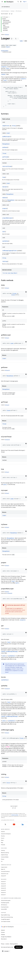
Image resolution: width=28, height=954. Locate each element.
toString (5, 261)
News (2, 840)
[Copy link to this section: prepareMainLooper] (15, 589)
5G (1, 861)
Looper (8, 133)
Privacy (2, 859)
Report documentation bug (7, 917)
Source (2, 838)
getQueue (5, 147)
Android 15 (3, 886)
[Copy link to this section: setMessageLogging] (15, 730)
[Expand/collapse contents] (9, 17)
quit (4, 231)
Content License (14, 814)
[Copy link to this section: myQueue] (8, 524)
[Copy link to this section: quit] (4, 626)
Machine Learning (5, 852)
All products (4, 939)
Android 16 (3, 883)
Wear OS (3, 869)
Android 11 (3, 894)
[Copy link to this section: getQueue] (8, 367)
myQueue (5, 197)
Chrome (3, 932)
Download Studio (4, 907)
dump (4, 125)
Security (3, 836)
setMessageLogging (7, 250)
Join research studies (5, 921)
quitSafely (5, 241)
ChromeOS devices (5, 871)
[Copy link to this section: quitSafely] (8, 686)
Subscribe (18, 947)
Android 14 (3, 888)
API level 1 (7, 34)
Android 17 (3, 881)
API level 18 (7, 688)
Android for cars (4, 873)
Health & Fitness (4, 854)
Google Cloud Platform (6, 936)
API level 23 (7, 370)
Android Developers (5, 11)
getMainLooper (6, 136)
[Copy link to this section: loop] (5, 469)
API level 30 (9, 593)
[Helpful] (10, 14)
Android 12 (3, 892)
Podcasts (3, 844)
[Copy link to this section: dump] (6, 285)
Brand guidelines (14, 943)
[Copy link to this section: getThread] (9, 402)
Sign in (24, 1)
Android (3, 831)
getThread (5, 157)
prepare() (4, 66)
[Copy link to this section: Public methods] (14, 280)
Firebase (3, 934)
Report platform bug (5, 915)
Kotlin (21, 41)
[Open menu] (2, 1)
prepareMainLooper (7, 218)
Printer (7, 125)
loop (4, 177)
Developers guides (5, 902)
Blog (2, 842)
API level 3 (7, 405)
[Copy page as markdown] (16, 39)
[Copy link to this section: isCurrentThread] (12, 437)
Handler (3, 74)
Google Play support (5, 919)
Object (8, 47)
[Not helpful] (12, 14)
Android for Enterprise (6, 833)
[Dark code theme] (26, 86)
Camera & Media (4, 857)
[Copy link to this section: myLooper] (9, 490)
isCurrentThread (7, 166)
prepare (5, 208)
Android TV (3, 875)
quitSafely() (11, 655)
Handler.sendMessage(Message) (9, 651)
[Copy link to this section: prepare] (7, 563)
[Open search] (18, 1)
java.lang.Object (4, 50)
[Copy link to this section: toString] (7, 774)
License (7, 943)
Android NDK (4, 909)
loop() (8, 68)
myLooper (5, 186)
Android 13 (3, 890)
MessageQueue (6, 144)
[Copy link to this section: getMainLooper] (12, 335)
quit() (5, 484)
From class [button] (10, 273)
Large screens (4, 867)
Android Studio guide (5, 900)
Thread (4, 153)
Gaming (3, 850)
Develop (12, 11)
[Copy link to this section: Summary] (9, 114)
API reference (6, 6)
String (14, 125)
